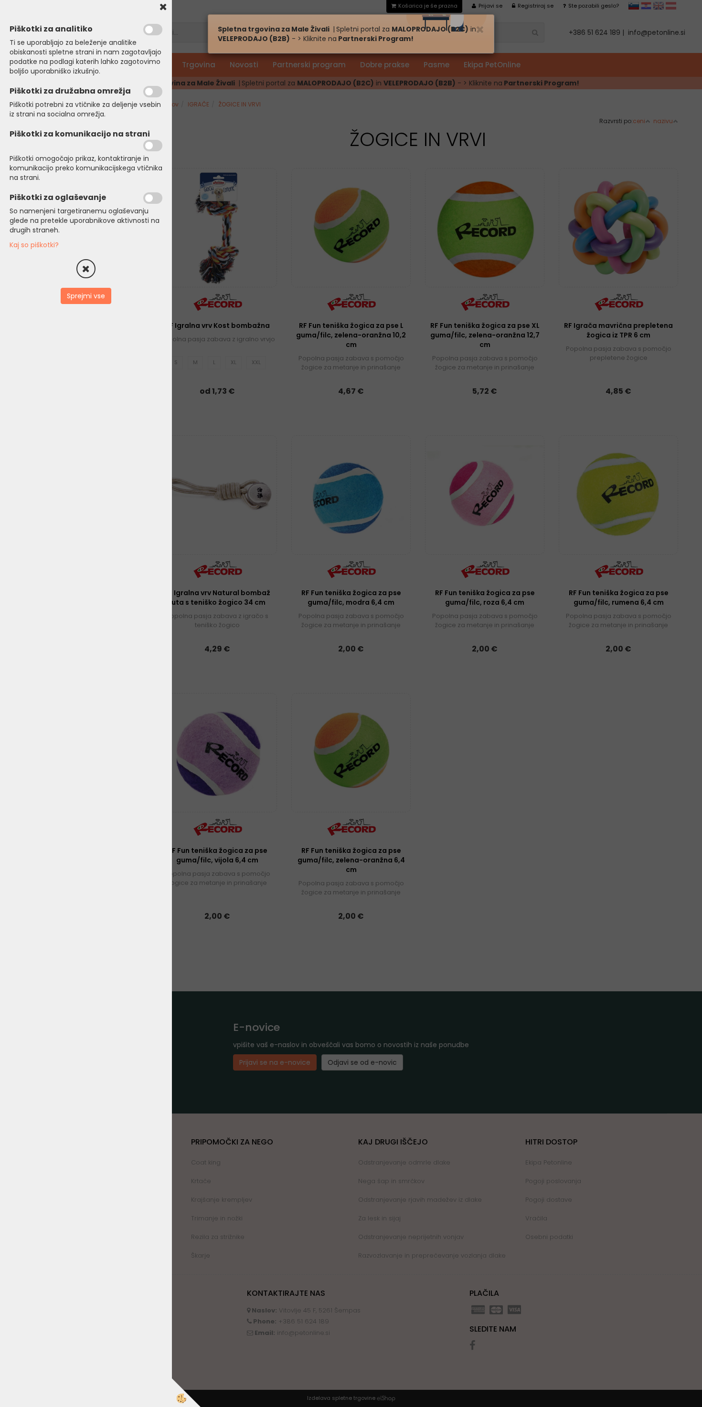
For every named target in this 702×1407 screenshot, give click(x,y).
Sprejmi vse (86, 296)
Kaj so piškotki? (34, 245)
